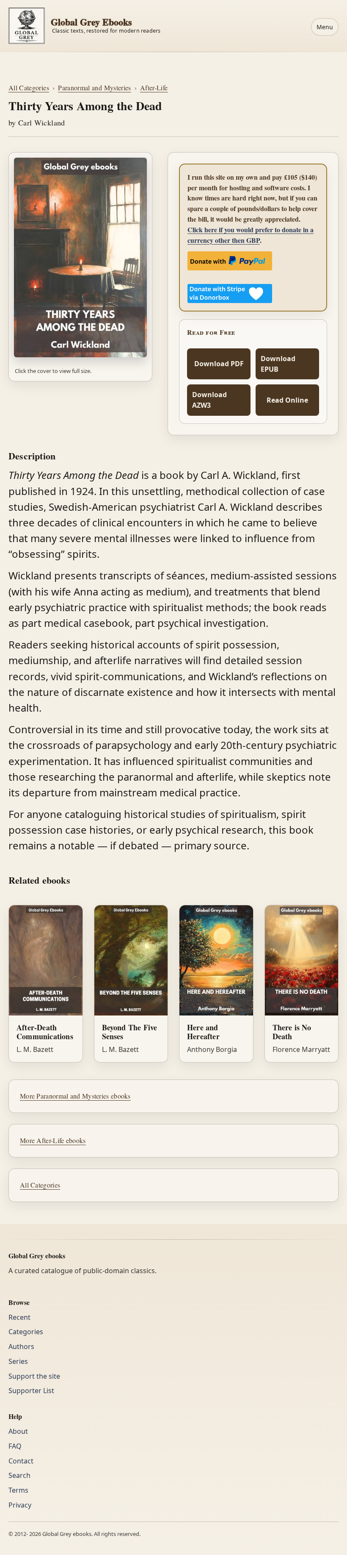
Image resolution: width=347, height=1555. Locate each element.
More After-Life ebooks (53, 1140)
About (18, 1431)
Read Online (287, 400)
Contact (20, 1461)
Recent (19, 1317)
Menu (325, 27)
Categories (25, 1331)
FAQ (15, 1446)
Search (19, 1475)
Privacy (19, 1505)
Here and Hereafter (203, 1032)
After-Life (154, 87)
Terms (18, 1490)
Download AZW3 (209, 400)
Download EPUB (278, 364)
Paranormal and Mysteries (94, 87)
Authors (21, 1346)
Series (18, 1361)
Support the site (34, 1376)
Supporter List (31, 1390)
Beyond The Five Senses (129, 1032)
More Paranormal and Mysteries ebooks (75, 1095)
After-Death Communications (45, 1032)
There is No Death (292, 1032)
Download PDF (219, 363)
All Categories (28, 87)
